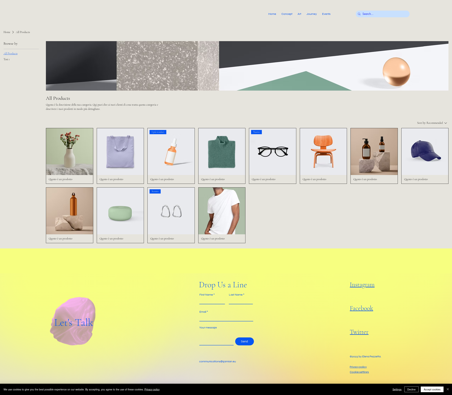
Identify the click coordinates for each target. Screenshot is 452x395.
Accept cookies (432, 389)
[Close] (448, 389)
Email (202, 311)
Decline (411, 389)
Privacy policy (152, 389)
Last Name (236, 294)
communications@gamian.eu (217, 361)
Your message (208, 327)
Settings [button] (397, 389)
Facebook (361, 308)
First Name (206, 294)
